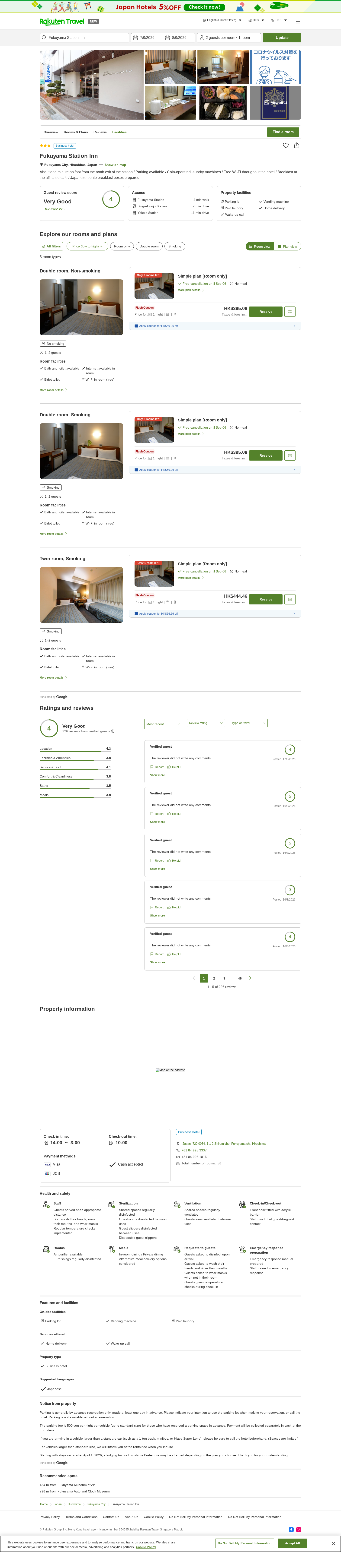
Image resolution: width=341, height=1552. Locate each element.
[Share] (296, 145)
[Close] (333, 1543)
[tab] (259, 246)
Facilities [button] (119, 132)
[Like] (286, 145)
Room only (122, 246)
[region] (170, 1544)
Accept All (292, 1543)
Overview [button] (51, 132)
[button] (62, 21)
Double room (149, 246)
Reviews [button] (100, 132)
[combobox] (84, 37)
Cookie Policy (146, 1547)
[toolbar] (163, 37)
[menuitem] (223, 20)
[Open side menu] (297, 21)
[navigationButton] (194, 978)
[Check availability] (290, 312)
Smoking (174, 246)
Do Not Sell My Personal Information (254, 1517)
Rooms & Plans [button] (76, 132)
